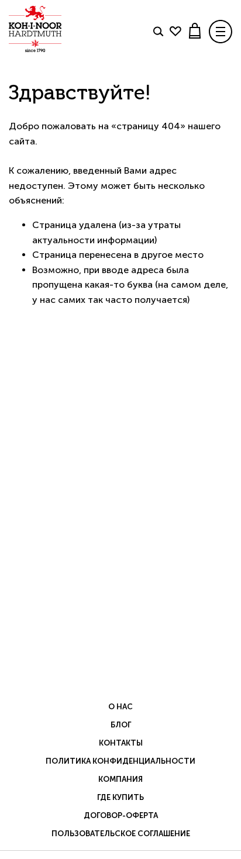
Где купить (120, 797)
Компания (120, 779)
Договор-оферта (121, 815)
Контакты (121, 743)
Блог (121, 724)
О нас (120, 706)
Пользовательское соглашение (120, 833)
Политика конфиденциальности (120, 761)
